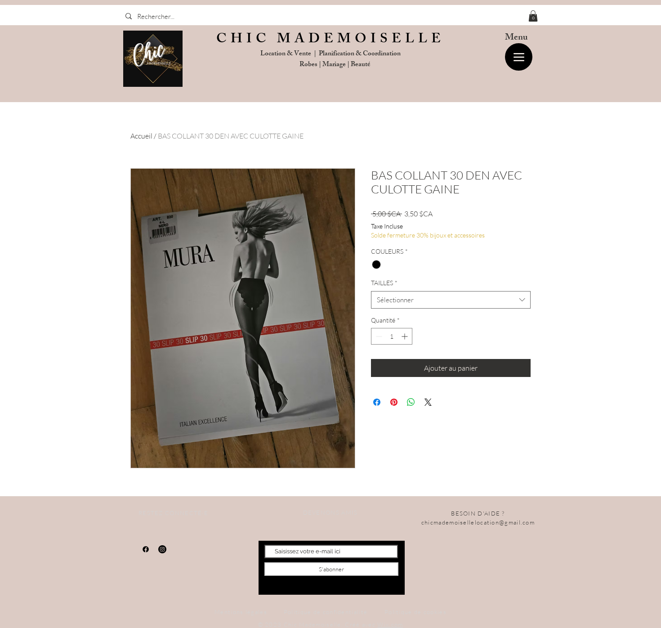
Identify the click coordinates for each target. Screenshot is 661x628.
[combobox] (451, 300)
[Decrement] (378, 336)
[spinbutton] (392, 336)
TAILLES (384, 283)
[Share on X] (428, 402)
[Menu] (518, 57)
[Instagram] (162, 549)
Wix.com (390, 624)
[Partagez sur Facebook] (376, 402)
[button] (533, 16)
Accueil (141, 135)
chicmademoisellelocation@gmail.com (478, 522)
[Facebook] (146, 549)
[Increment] (405, 336)
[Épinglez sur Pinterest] (394, 402)
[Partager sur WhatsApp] (411, 402)
